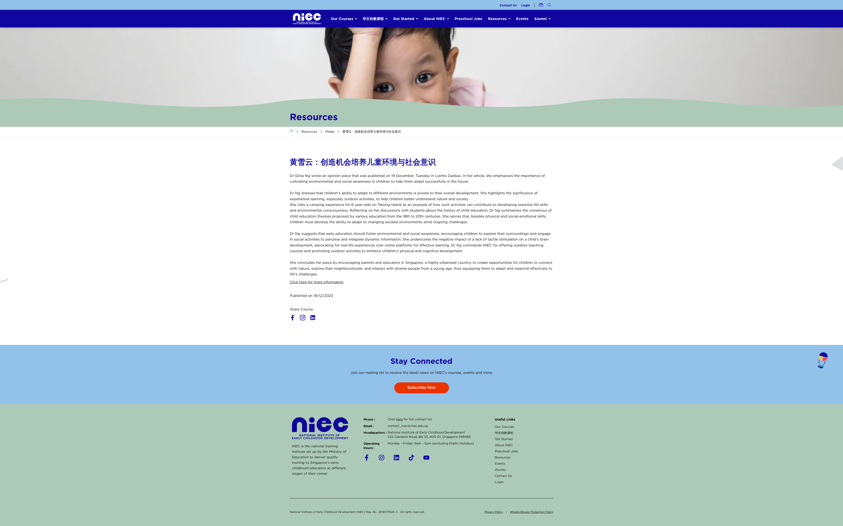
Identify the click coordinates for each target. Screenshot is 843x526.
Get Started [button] (403, 19)
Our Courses (504, 427)
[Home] (291, 131)
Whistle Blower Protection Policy (531, 512)
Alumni (500, 470)
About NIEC (504, 445)
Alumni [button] (540, 19)
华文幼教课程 (504, 433)
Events (522, 19)
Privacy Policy (494, 512)
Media (329, 131)
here (399, 419)
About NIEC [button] (434, 19)
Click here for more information (316, 282)
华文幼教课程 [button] (373, 19)
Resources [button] (497, 19)
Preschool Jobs (468, 19)
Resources (309, 131)
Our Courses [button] (342, 19)
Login (525, 5)
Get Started (504, 439)
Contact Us (508, 5)
